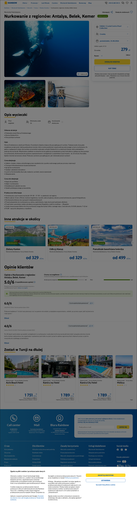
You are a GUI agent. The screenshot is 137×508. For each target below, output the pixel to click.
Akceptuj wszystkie (106, 475)
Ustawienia (109, 480)
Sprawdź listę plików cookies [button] (105, 485)
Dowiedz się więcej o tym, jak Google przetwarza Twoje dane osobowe (27, 498)
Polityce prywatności (72, 478)
